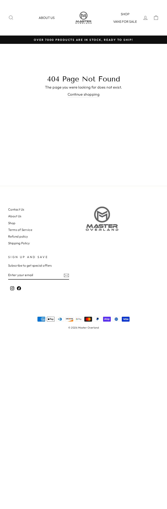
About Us (14, 216)
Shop (125, 14)
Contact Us (16, 209)
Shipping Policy (19, 243)
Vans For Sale (125, 21)
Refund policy (18, 236)
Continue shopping (84, 94)
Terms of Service (20, 230)
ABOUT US (47, 18)
